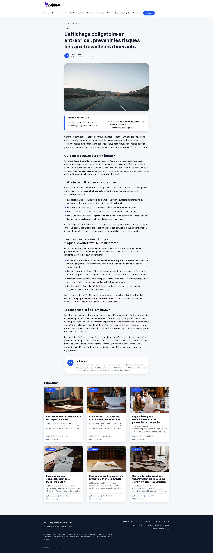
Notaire (55, 13)
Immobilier (100, 13)
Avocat (64, 13)
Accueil (47, 13)
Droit (72, 13)
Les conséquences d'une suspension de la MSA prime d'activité (58, 479)
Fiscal (116, 13)
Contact (148, 13)
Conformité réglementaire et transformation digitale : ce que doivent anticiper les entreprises (149, 479)
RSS (168, 529)
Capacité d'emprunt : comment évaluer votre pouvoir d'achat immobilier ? (147, 419)
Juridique (80, 13)
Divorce (90, 13)
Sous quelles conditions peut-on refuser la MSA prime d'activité (106, 477)
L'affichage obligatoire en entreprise (83, 126)
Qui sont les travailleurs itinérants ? (83, 122)
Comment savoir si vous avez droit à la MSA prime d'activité (104, 418)
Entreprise (126, 13)
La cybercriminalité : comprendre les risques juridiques (63, 418)
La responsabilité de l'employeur (122, 128)
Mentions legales (158, 529)
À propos (137, 13)
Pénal (109, 13)
